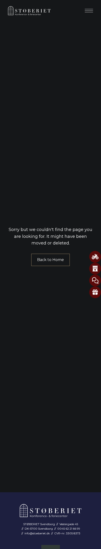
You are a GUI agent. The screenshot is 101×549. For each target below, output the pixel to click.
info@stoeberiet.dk (37, 533)
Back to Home (50, 259)
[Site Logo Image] (29, 10)
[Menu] (89, 11)
